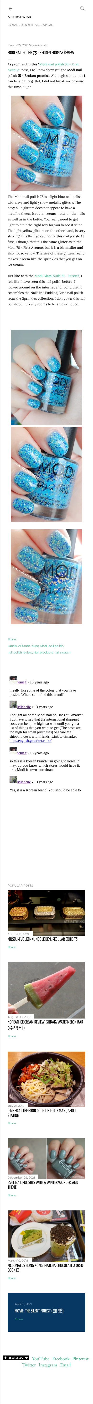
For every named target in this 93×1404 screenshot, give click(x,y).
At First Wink (19, 16)
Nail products (43, 652)
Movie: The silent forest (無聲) (39, 1311)
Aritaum (24, 646)
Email (65, 1365)
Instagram (48, 1365)
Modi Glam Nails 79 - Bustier (57, 276)
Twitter (29, 1365)
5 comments (38, 45)
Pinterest (80, 1358)
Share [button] (12, 639)
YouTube (40, 1358)
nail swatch (62, 652)
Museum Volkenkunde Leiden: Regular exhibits (43, 939)
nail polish (56, 646)
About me (30, 25)
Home (13, 25)
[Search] (82, 7)
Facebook (60, 1358)
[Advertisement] (46, 842)
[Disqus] (46, 733)
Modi (43, 646)
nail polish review (20, 652)
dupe (35, 646)
